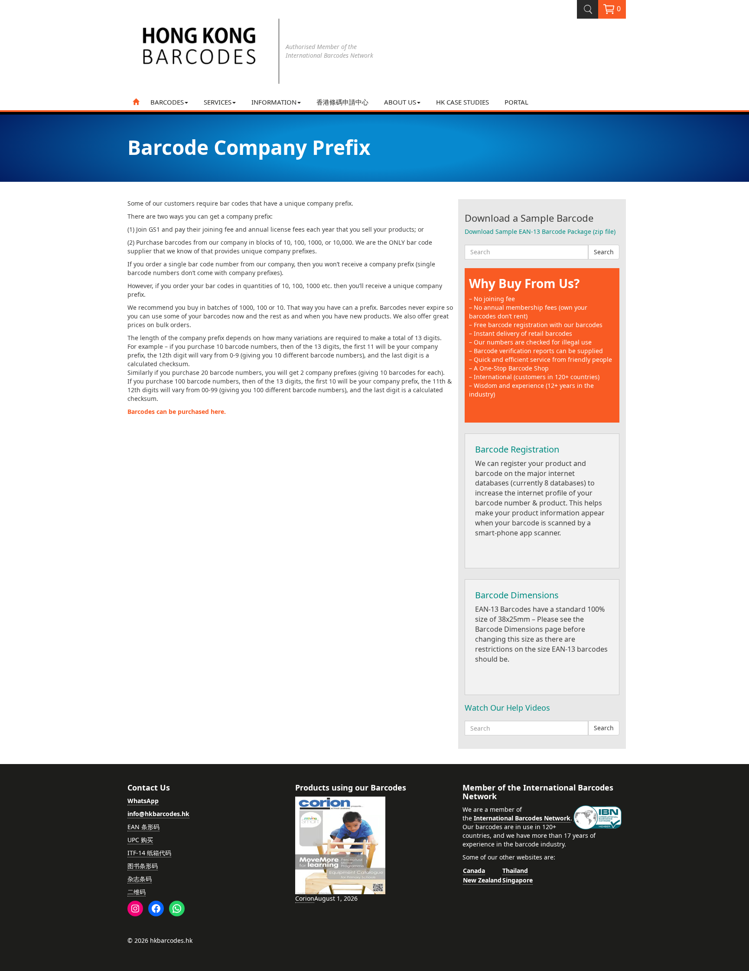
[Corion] (340, 844)
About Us (400, 102)
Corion (304, 898)
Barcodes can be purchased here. (176, 411)
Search (604, 252)
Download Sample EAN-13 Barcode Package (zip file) (540, 231)
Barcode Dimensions (517, 595)
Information (273, 102)
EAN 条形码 (143, 827)
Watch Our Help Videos (507, 707)
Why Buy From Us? (524, 283)
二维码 (136, 892)
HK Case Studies (462, 102)
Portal (516, 102)
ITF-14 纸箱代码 (149, 853)
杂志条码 (139, 879)
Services (217, 102)
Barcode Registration (517, 449)
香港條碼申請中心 (342, 102)
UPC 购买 (140, 840)
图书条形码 (142, 866)
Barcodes (167, 102)
